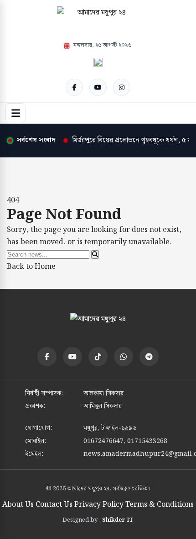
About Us (18, 504)
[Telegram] (149, 356)
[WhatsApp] (123, 356)
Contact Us (54, 504)
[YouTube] (98, 87)
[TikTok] (98, 356)
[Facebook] (74, 87)
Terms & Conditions (159, 504)
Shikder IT (118, 520)
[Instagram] (121, 87)
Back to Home (31, 266)
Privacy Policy (99, 504)
